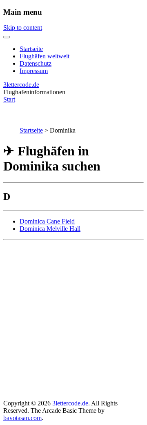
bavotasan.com (22, 417)
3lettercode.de (21, 84)
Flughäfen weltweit (44, 56)
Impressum (34, 70)
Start (9, 99)
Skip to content (22, 27)
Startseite (31, 48)
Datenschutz (35, 63)
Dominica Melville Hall (50, 228)
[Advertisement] (73, 319)
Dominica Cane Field (47, 221)
